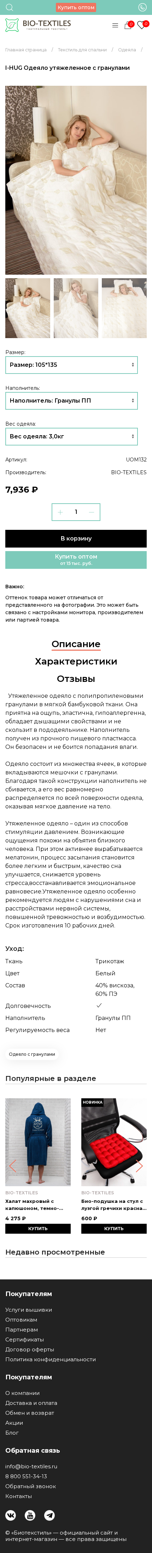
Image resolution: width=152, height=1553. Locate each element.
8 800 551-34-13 (26, 1476)
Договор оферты (29, 1349)
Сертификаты (24, 1339)
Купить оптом (76, 7)
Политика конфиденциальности (50, 1359)
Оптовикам (21, 1320)
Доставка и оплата (31, 1403)
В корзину (76, 538)
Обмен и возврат (29, 1413)
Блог (12, 1433)
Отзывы (76, 678)
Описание (76, 644)
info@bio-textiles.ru (31, 1466)
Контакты (18, 1496)
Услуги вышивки (28, 1310)
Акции (14, 1423)
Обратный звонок (30, 1486)
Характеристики (76, 661)
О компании (22, 1393)
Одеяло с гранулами (32, 1054)
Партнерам (21, 1330)
